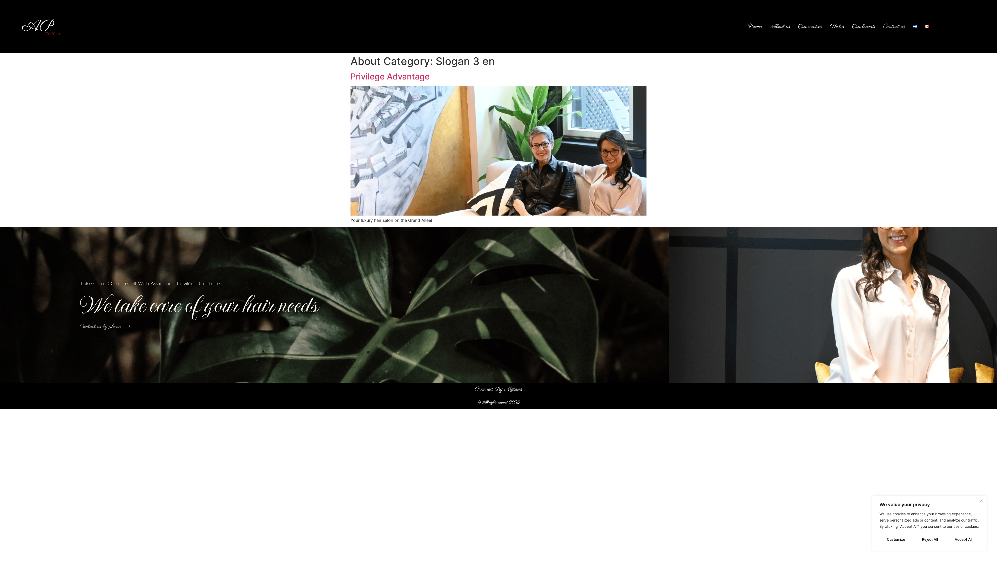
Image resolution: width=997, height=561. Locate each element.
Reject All (930, 539)
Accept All (963, 539)
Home (755, 26)
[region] (929, 523)
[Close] (981, 500)
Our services (810, 26)
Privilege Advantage (390, 76)
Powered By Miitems (498, 389)
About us (780, 26)
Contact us (894, 26)
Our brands (863, 26)
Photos (837, 26)
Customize (896, 539)
